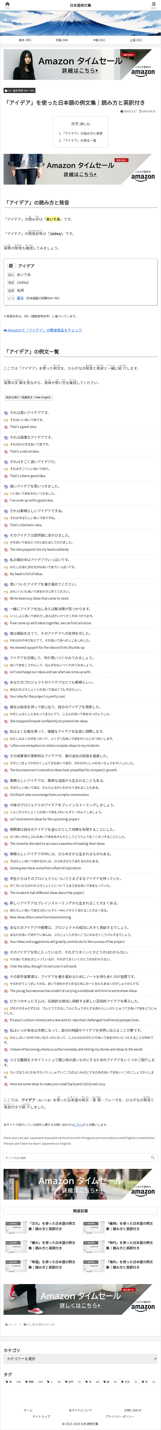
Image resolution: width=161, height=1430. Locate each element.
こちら (78, 1124)
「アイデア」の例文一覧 (79, 140)
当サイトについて (80, 1410)
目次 (74, 123)
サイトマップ (41, 1416)
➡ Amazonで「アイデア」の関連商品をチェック (43, 330)
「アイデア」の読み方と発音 (82, 133)
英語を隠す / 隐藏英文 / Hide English (28, 397)
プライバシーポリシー (120, 1416)
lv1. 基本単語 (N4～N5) (21, 90)
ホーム (28, 1410)
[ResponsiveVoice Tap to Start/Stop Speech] (12, 265)
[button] (152, 1157)
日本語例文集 (80, 5)
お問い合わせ (133, 1410)
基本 (20, 297)
